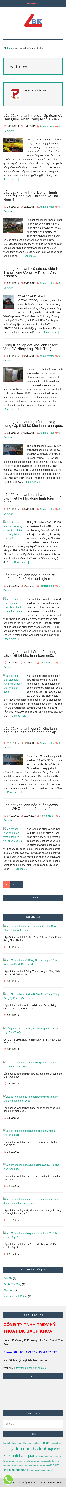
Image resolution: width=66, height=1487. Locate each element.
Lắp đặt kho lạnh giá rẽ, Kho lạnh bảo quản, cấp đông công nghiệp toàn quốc (30, 732)
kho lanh (45, 1442)
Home (9, 48)
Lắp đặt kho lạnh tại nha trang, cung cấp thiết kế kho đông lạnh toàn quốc (32, 498)
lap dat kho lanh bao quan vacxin (15, 1461)
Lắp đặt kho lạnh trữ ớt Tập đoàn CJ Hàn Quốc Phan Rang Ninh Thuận (33, 117)
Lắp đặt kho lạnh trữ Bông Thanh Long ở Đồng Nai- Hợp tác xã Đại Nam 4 (30, 196)
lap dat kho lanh (31, 1448)
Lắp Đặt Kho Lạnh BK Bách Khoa (33, 20)
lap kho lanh (33, 1470)
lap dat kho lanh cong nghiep (22, 1465)
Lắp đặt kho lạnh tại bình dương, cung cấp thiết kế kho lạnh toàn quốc (33, 424)
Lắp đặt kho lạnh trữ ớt (46, 1470)
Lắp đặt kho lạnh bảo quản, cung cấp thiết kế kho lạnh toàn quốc (29, 653)
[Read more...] (11, 179)
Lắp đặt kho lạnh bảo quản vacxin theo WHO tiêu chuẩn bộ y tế (30, 807)
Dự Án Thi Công (12, 1284)
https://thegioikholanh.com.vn (30, 1368)
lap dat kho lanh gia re (41, 1465)
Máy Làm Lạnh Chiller (15, 1296)
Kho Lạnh (8, 1290)
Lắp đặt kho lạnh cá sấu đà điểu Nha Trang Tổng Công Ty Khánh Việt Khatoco (33, 272)
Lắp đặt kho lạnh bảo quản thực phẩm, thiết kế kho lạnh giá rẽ (29, 577)
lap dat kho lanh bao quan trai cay (48, 1456)
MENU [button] (35, 3)
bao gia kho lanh (9, 1443)
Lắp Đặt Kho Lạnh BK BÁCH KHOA (42, 1482)
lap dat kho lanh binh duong (38, 1461)
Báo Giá (7, 1278)
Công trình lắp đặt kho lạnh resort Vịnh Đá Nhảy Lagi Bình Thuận (30, 347)
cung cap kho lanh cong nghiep (27, 1443)
